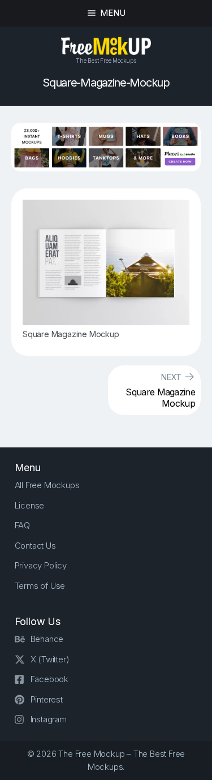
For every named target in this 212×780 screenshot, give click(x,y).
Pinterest (47, 699)
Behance (47, 639)
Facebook (49, 679)
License (30, 505)
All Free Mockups (47, 485)
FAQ (22, 525)
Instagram (49, 719)
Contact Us (35, 545)
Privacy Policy (41, 565)
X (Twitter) (50, 659)
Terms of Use (40, 585)
